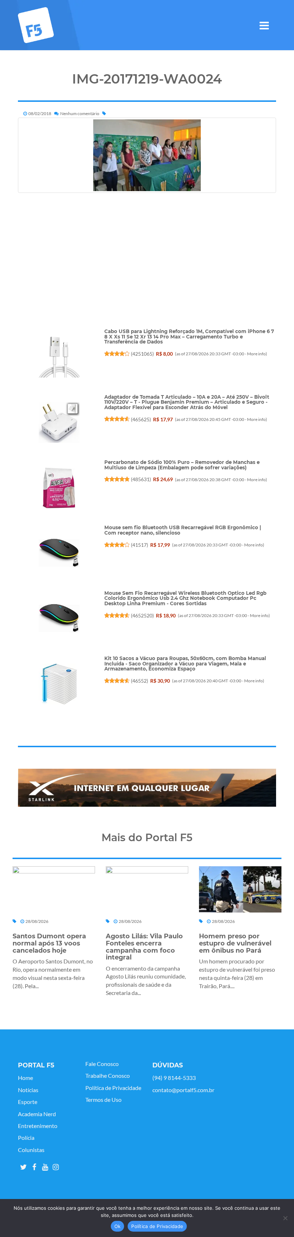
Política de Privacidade (113, 1087)
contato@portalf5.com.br (183, 1090)
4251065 (142, 354)
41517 (139, 545)
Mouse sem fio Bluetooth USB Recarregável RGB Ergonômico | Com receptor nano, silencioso (182, 530)
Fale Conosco (102, 1063)
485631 (141, 479)
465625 (141, 419)
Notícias (28, 1090)
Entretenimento (37, 1125)
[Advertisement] (147, 278)
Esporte (27, 1101)
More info (256, 353)
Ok (117, 1226)
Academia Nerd (37, 1114)
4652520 (142, 615)
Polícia (26, 1137)
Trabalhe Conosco (107, 1075)
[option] (147, 788)
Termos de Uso (103, 1099)
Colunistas (31, 1149)
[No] (285, 1218)
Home (25, 1077)
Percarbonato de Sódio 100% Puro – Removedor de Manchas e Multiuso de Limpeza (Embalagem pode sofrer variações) (182, 464)
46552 (139, 681)
